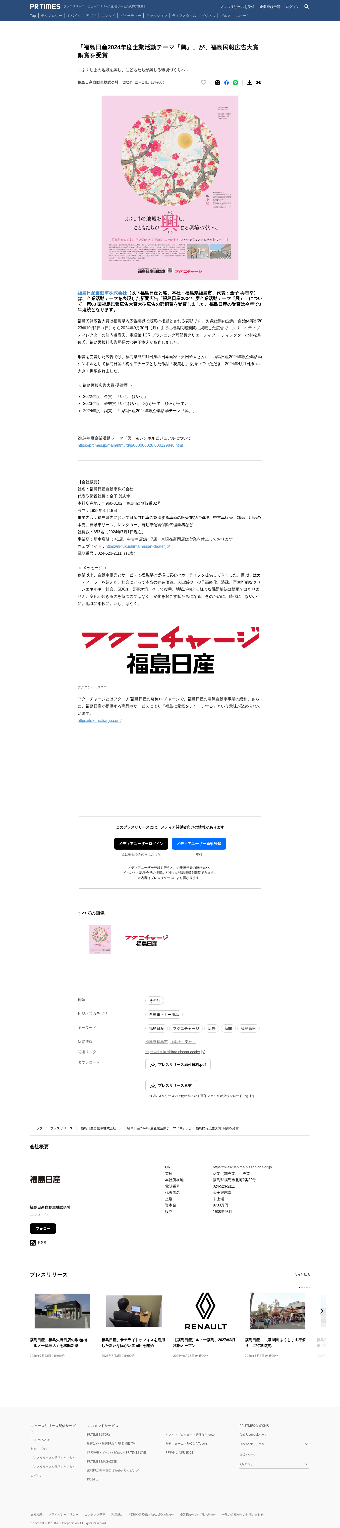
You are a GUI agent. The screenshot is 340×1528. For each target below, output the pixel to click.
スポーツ (243, 15)
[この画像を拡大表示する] (100, 939)
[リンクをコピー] (258, 83)
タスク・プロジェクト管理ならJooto (190, 1434)
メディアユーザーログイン (141, 843)
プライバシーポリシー (63, 1514)
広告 (212, 1028)
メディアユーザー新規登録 (198, 843)
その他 (154, 1000)
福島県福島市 (156, 1041)
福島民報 (248, 1028)
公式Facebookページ (253, 1434)
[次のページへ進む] (323, 1311)
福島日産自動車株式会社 (98, 1128)
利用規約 (117, 1514)
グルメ (225, 15)
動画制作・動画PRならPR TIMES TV (111, 1443)
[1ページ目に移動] (299, 1287)
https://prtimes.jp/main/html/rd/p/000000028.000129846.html (130, 445)
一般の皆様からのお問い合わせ (243, 1514)
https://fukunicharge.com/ (99, 720)
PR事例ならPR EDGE (179, 1452)
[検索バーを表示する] (306, 6)
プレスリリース (61, 1128)
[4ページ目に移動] (307, 1287)
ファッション (156, 15)
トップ (38, 1128)
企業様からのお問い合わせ (198, 1514)
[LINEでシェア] (235, 83)
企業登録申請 (270, 6)
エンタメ (108, 15)
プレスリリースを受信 (237, 6)
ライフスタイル (184, 15)
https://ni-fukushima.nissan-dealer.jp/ (138, 546)
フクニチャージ (186, 1028)
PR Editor (93, 1479)
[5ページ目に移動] (309, 1287)
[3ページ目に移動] (304, 1287)
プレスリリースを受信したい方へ (53, 1458)
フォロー (43, 1228)
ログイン (292, 6)
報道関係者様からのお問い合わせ (151, 1514)
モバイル (74, 15)
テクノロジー (51, 15)
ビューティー (130, 15)
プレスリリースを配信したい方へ (53, 1467)
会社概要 (37, 1514)
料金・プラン (40, 1449)
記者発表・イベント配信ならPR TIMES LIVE (116, 1452)
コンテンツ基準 (94, 1514)
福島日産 (156, 1028)
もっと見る (302, 1274)
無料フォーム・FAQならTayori (186, 1443)
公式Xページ (247, 1455)
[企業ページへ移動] (45, 1181)
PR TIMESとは (40, 1440)
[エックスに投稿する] (218, 83)
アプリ (91, 15)
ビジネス (208, 15)
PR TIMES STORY (98, 1434)
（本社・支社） (183, 1041)
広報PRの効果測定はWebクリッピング (113, 1470)
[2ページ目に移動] (302, 1287)
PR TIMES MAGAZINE (102, 1461)
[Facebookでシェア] (226, 83)
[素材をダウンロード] (249, 83)
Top (33, 15)
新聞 (228, 1028)
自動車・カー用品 (164, 1014)
